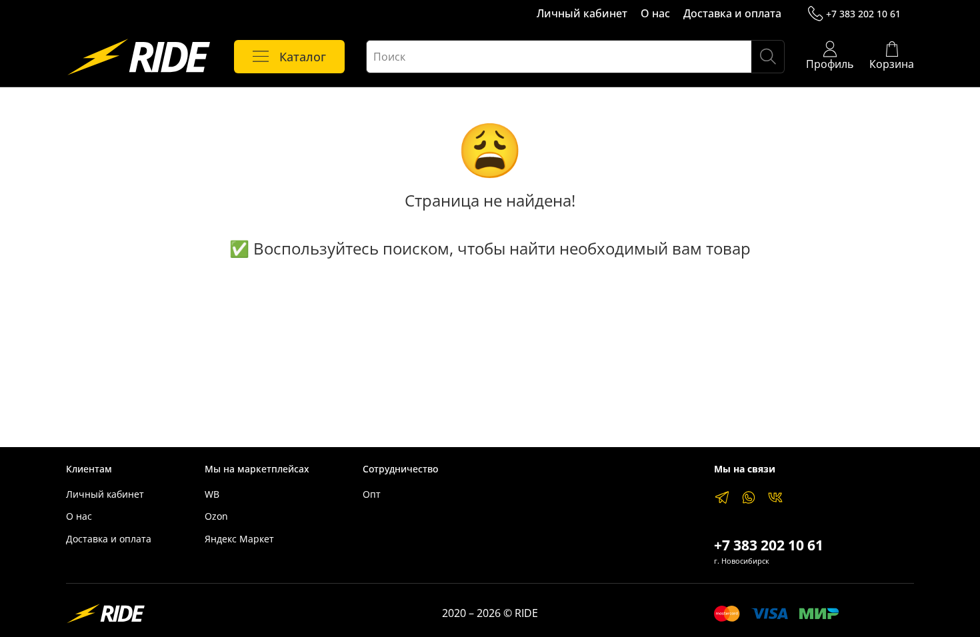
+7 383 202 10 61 (863, 13)
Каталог (302, 57)
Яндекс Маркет (239, 538)
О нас (655, 13)
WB (212, 494)
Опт (372, 494)
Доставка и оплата (732, 13)
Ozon (216, 516)
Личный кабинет (582, 13)
